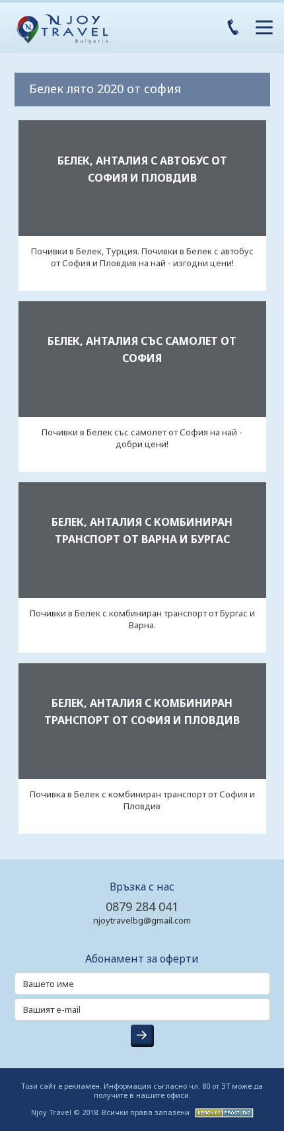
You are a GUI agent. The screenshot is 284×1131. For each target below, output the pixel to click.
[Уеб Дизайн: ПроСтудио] (223, 1111)
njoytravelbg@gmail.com (142, 920)
